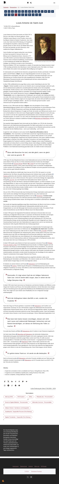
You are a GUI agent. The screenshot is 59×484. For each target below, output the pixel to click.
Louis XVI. (11, 179)
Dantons (14, 265)
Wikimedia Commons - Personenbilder (42, 402)
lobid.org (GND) (9, 396)
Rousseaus (39, 195)
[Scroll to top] (55, 480)
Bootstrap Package (36, 471)
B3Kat (30, 396)
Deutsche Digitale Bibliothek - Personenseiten (16, 402)
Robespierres (26, 331)
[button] (4, 381)
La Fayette (44, 230)
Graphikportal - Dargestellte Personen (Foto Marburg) (18, 411)
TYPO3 (27, 471)
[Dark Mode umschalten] (31, 2)
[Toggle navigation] (54, 3)
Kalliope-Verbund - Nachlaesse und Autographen (17, 408)
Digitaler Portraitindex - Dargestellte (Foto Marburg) (17, 417)
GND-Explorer (21, 396)
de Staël (31, 163)
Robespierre (31, 264)
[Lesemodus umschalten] (27, 2)
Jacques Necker (18, 163)
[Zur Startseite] (4, 2)
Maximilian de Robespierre (42, 118)
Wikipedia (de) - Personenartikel (45, 396)
